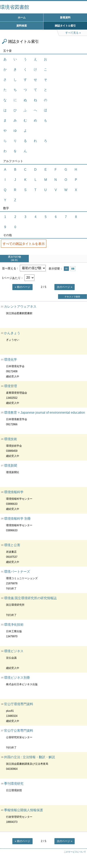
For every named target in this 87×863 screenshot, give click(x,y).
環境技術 (10, 439)
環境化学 (10, 359)
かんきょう (12, 333)
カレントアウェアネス (20, 306)
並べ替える (9, 268)
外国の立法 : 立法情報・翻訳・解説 (29, 757)
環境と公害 (12, 545)
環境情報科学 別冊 (17, 518)
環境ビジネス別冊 (17, 677)
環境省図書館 (14, 7)
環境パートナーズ (17, 571)
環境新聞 (10, 465)
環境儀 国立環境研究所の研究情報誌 (30, 598)
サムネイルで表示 (72, 268)
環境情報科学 (13, 492)
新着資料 (65, 17)
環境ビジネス (13, 651)
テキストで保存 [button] (72, 296)
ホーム (22, 17)
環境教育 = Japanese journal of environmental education (44, 412)
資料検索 (21, 25)
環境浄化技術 (13, 624)
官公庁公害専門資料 (18, 730)
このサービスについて (75, 852)
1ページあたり (11, 277)
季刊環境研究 (13, 783)
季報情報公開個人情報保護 (23, 810)
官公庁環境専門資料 (18, 704)
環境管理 (10, 386)
